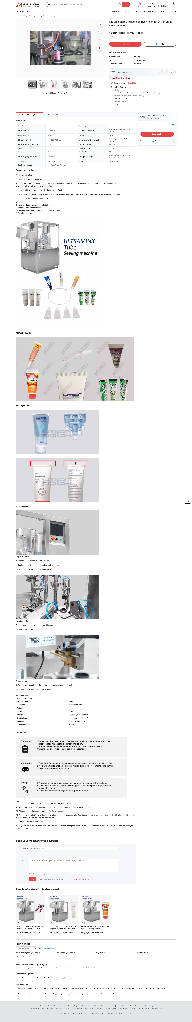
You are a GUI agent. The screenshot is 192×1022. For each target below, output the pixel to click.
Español (51, 1008)
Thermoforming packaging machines (28, 953)
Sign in (173, 6)
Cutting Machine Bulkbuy (108, 994)
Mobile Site (144, 1006)
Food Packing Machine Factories (104, 988)
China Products (52, 1006)
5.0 (148, 118)
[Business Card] (173, 124)
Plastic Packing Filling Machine (131, 988)
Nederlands (100, 1008)
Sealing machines (142, 953)
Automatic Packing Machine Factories (54, 988)
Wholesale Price (99, 1006)
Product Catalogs (47, 948)
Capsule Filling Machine (45, 978)
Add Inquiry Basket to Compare (61, 93)
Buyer (125, 11)
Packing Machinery (43, 16)
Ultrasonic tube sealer (23, 957)
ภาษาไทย (132, 1008)
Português (59, 1008)
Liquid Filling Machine (25, 978)
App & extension (148, 11)
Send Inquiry (125, 44)
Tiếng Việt (147, 1008)
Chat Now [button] (161, 44)
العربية (108, 1008)
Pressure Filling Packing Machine (56, 994)
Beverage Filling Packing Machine (29, 994)
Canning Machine (64, 978)
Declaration (119, 1013)
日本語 (120, 1008)
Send (33, 879)
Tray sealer (99, 953)
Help (136, 11)
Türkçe (139, 1008)
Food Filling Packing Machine (156, 988)
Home (18, 16)
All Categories (23, 11)
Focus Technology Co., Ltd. (81, 1013)
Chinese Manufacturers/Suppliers (70, 1006)
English (44, 1008)
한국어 (114, 1008)
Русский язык (76, 1008)
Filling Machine (55, 16)
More (18, 998)
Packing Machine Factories (27, 988)
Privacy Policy (129, 1013)
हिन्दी (126, 1008)
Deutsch (92, 1008)
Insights (152, 1006)
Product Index (134, 1006)
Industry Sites (110, 1006)
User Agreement (108, 1013)
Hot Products (42, 1006)
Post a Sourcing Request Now (77, 879)
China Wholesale (87, 1006)
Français (67, 1008)
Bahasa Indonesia (157, 1008)
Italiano (85, 1008)
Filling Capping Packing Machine (84, 994)
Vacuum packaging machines (66, 953)
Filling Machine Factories (80, 988)
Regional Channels (122, 1006)
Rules (174, 11)
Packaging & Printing (28, 16)
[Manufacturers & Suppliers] (28, 4)
